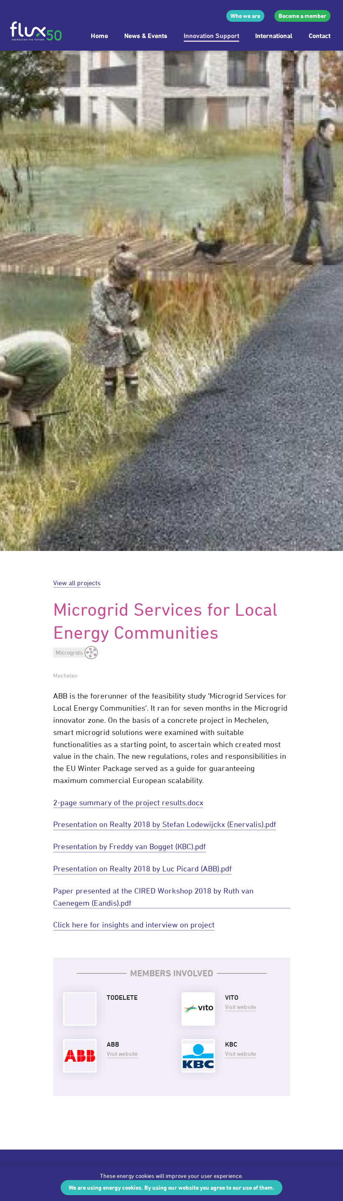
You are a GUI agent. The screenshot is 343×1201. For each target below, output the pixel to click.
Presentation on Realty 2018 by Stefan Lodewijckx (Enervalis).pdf (164, 824)
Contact (319, 35)
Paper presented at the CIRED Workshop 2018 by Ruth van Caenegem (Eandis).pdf (153, 896)
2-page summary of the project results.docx (128, 802)
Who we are (245, 15)
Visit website (240, 1006)
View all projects (77, 582)
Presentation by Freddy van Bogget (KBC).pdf (129, 846)
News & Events (145, 35)
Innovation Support (211, 35)
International (273, 35)
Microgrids (69, 652)
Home (99, 35)
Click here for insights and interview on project (134, 924)
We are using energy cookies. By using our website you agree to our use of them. (171, 1187)
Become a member (302, 15)
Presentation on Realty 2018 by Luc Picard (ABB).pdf (142, 868)
